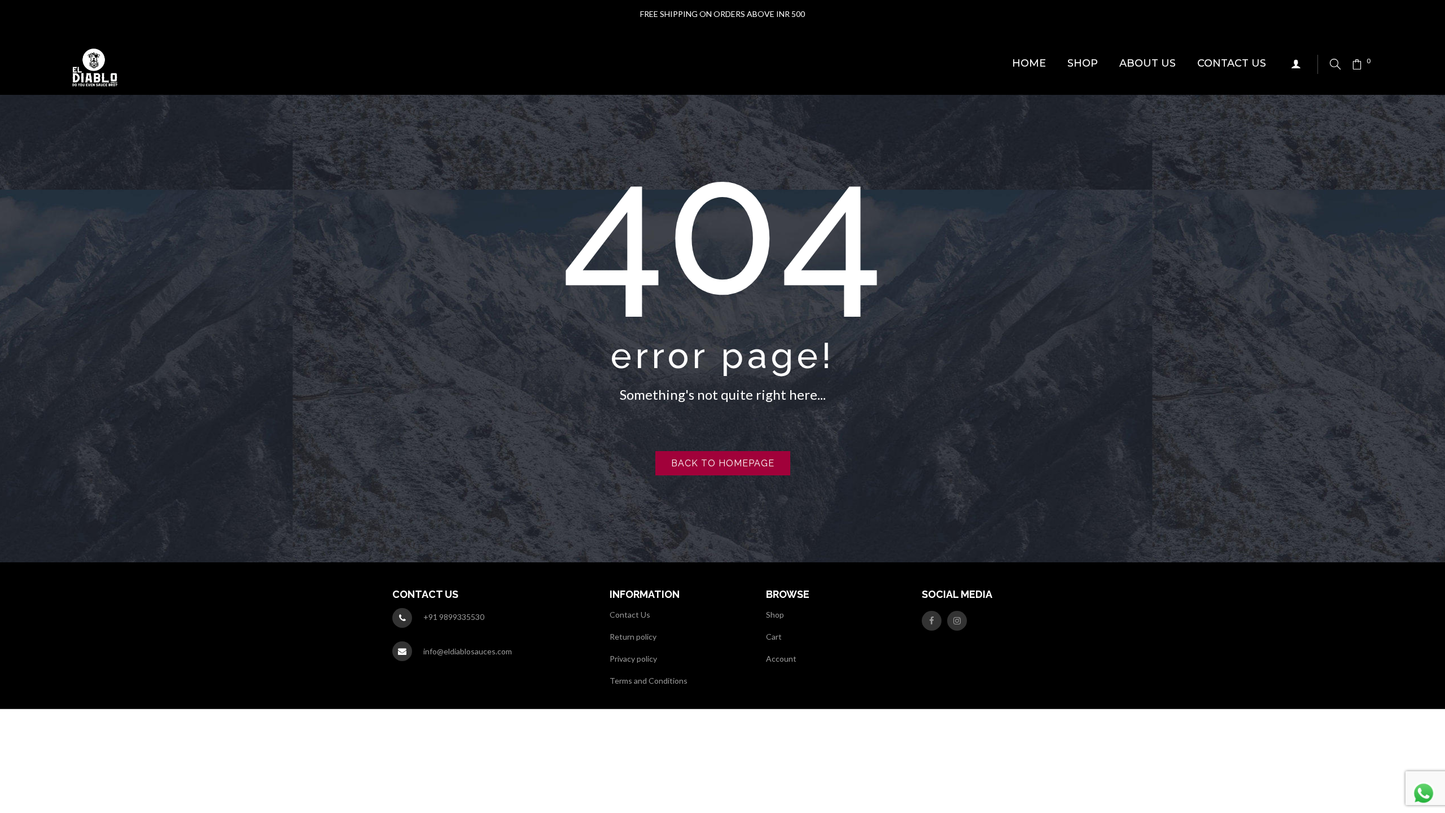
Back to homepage (722, 463)
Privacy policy (633, 658)
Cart (774, 636)
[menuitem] (1029, 64)
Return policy (633, 636)
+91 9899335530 (453, 617)
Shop (775, 614)
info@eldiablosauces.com (467, 651)
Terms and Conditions (649, 680)
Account (781, 658)
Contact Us (630, 614)
